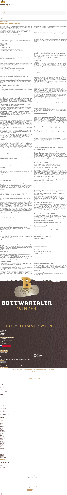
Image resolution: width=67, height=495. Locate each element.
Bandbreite (3, 398)
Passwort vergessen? (37, 486)
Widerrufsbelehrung (28, 369)
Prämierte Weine (3, 457)
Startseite (2, 387)
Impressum (14, 369)
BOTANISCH (2, 446)
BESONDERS (2, 429)
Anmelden (30, 489)
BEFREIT (2, 448)
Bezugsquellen (4, 410)
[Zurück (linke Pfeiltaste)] (1, 494)
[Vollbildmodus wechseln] (2, 493)
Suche (1, 15)
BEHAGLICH (2, 444)
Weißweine (2, 456)
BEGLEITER (2, 442)
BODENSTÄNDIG (2, 439)
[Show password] (39, 484)
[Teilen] (4, 493)
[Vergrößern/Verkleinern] (1, 493)
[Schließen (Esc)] (6, 493)
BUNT (2, 436)
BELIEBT (1, 433)
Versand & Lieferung (51, 369)
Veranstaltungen (3, 391)
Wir (3, 10)
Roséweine (2, 455)
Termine (4, 12)
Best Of (4, 413)
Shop (3, 13)
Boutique (4, 401)
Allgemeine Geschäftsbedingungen (40, 369)
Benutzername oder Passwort (32, 477)
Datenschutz (19, 369)
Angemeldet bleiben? (29, 487)
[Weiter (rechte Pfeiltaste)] (2, 494)
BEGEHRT (1, 424)
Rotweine (2, 454)
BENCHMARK (5, 427)
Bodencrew (2, 404)
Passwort (28, 482)
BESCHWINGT (2, 431)
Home (3, 11)
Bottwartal (3, 407)
